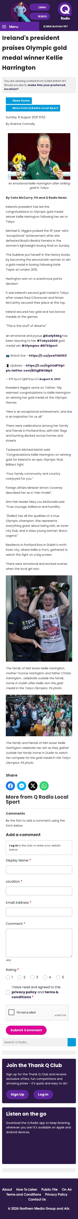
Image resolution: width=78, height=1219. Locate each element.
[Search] (72, 1042)
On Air (67, 1189)
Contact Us (37, 1199)
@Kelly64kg (52, 336)
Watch (42, 16)
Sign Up (17, 1094)
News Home (21, 101)
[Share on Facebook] (10, 785)
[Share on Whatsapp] (44, 785)
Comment (15, 923)
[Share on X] (32, 785)
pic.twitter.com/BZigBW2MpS (29, 370)
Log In (43, 1094)
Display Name (18, 860)
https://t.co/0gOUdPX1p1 (45, 365)
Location (14, 881)
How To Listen (26, 1189)
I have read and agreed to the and (36, 992)
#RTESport (49, 346)
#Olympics (30, 346)
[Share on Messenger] (21, 785)
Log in (13, 845)
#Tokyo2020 (47, 341)
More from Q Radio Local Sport (35, 108)
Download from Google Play (22, 1154)
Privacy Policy (56, 1194)
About (7, 1189)
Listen (42, 7)
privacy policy (24, 992)
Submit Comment (26, 1030)
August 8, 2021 (49, 379)
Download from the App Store (22, 1143)
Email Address (18, 902)
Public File (49, 1189)
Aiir (66, 1208)
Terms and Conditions (23, 1194)
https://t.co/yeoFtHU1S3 (48, 356)
